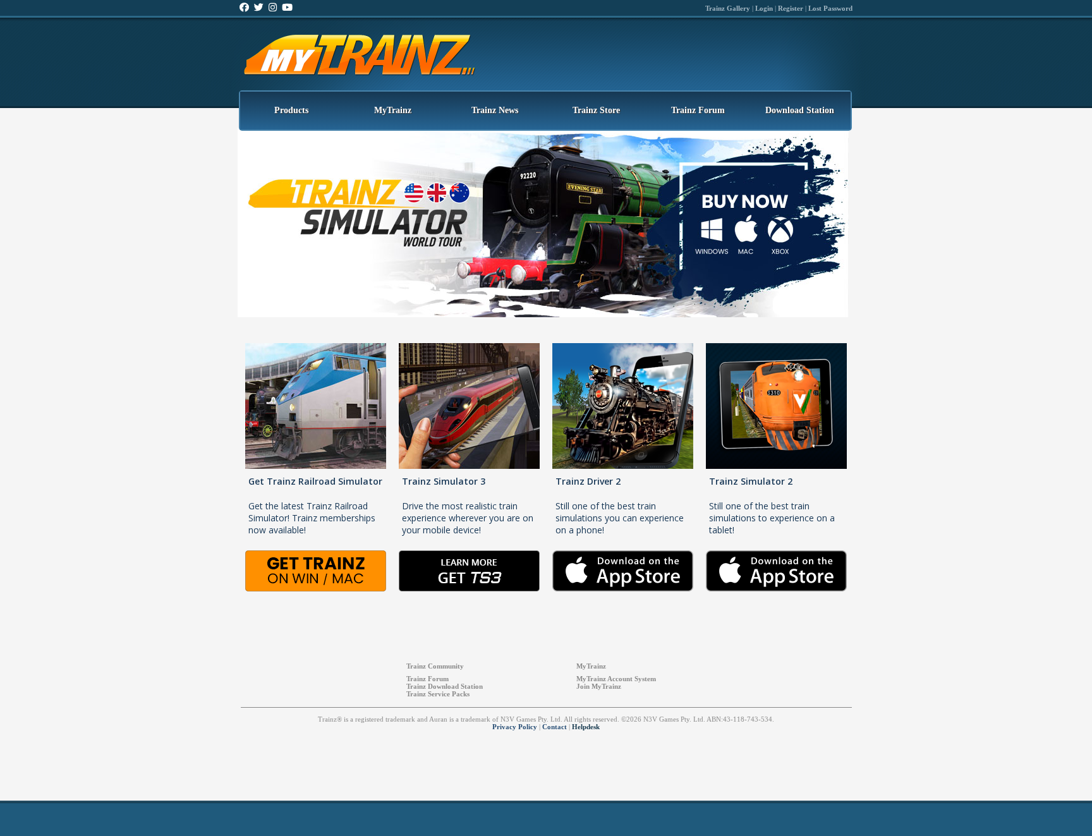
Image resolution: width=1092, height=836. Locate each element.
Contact (554, 726)
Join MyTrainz (598, 686)
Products (291, 110)
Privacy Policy (514, 726)
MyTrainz (392, 110)
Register (790, 8)
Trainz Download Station (444, 686)
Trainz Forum (698, 110)
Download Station (799, 110)
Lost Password (830, 8)
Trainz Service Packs (438, 694)
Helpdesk (586, 726)
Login (764, 8)
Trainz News (494, 110)
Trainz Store (596, 110)
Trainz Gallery (727, 8)
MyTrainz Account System (616, 678)
